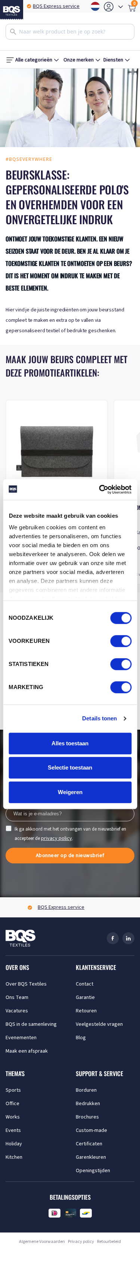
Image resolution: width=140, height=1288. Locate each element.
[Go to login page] (109, 7)
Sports (13, 1090)
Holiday (14, 1144)
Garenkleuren (91, 1157)
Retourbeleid (109, 1241)
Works (13, 1117)
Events (13, 1130)
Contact (84, 984)
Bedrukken (88, 1103)
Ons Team (17, 997)
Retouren (86, 1011)
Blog (81, 1037)
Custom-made (91, 1130)
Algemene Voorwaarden (42, 1241)
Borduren (86, 1090)
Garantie (85, 997)
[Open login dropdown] (120, 7)
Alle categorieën (33, 60)
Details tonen (99, 718)
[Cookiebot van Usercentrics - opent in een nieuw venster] (99, 489)
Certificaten (89, 1144)
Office (12, 1103)
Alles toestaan (70, 743)
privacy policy (56, 838)
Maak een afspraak (27, 1051)
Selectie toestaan (70, 767)
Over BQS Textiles (26, 984)
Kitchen (14, 1157)
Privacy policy (81, 1241)
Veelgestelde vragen (99, 1024)
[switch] (120, 641)
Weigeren (70, 792)
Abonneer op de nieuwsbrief (70, 855)
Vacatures (17, 1011)
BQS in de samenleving (31, 1024)
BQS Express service (56, 6)
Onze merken (78, 60)
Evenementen (21, 1037)
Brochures (87, 1117)
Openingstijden (93, 1170)
